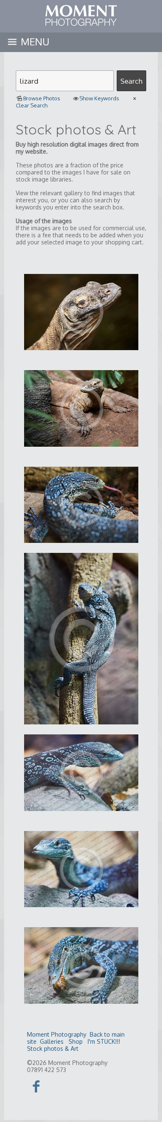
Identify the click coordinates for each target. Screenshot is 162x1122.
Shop (76, 1041)
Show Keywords (99, 98)
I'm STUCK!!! (104, 1041)
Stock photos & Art (53, 1048)
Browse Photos (41, 98)
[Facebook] (36, 1086)
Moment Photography (56, 1034)
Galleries (52, 1041)
